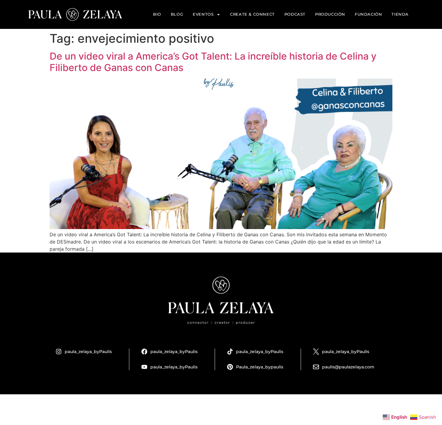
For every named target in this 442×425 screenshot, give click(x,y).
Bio (157, 14)
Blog (177, 14)
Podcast (294, 14)
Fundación (368, 14)
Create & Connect (252, 14)
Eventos (203, 14)
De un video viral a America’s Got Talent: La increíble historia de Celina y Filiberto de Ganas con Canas (213, 61)
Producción (330, 14)
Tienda (400, 14)
